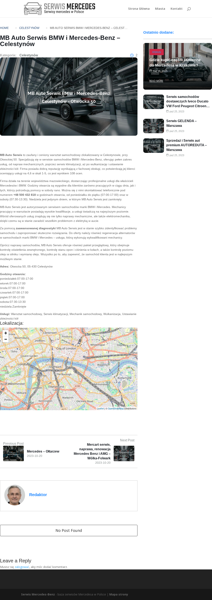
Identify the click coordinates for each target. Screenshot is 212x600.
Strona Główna (139, 9)
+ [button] (5, 333)
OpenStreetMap (116, 408)
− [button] (5, 339)
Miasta (160, 9)
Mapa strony (118, 594)
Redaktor (38, 494)
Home (4, 28)
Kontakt (177, 9)
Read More (156, 81)
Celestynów (29, 28)
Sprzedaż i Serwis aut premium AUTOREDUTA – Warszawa (186, 145)
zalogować (22, 567)
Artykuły (156, 52)
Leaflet (100, 408)
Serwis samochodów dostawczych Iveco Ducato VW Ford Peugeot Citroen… (188, 101)
